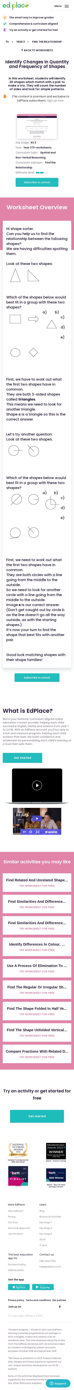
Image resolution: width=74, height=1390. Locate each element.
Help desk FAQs (48, 1260)
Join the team (15, 1233)
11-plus (43, 1245)
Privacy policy (16, 1300)
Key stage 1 (46, 1222)
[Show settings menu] (30, 832)
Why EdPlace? (15, 1210)
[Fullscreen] (37, 832)
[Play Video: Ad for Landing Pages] (37, 819)
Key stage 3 (46, 1233)
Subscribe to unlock (37, 182)
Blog (42, 1210)
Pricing (11, 1216)
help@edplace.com (50, 1266)
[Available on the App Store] (19, 1287)
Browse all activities (50, 1216)
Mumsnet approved (19, 1228)
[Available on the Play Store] (43, 1287)
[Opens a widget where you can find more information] (58, 1383)
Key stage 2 (46, 1228)
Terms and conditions (38, 1300)
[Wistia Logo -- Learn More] (51, 832)
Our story (13, 1222)
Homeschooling (17, 1264)
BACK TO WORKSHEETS (38, 50)
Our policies (59, 1300)
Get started (22, 758)
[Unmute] (23, 832)
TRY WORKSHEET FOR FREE (37, 885)
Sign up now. (55, 100)
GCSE (43, 1239)
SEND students (16, 1270)
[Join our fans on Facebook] (60, 1307)
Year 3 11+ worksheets (38, 147)
